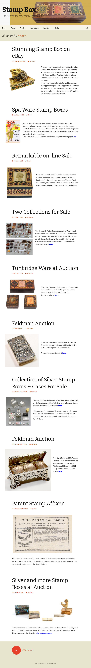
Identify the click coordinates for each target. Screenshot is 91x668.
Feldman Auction (33, 323)
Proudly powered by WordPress (45, 663)
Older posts (24, 650)
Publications (34, 28)
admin (22, 36)
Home (4, 28)
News (29, 115)
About (13, 28)
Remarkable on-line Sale (42, 156)
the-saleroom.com (44, 633)
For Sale (34, 392)
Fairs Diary (46, 28)
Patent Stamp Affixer (38, 503)
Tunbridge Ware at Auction (45, 268)
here (51, 244)
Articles (22, 28)
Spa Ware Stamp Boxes (40, 110)
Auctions (32, 61)
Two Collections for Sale (41, 212)
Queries (34, 509)
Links (57, 28)
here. (74, 137)
